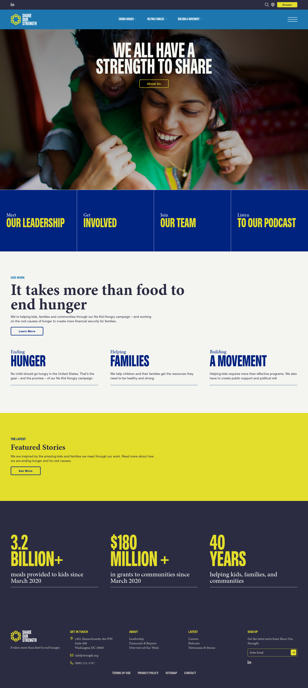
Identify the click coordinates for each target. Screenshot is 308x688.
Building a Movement (188, 19)
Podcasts (194, 643)
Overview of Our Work (144, 647)
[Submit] (293, 652)
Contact (190, 673)
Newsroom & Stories (201, 647)
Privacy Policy (148, 673)
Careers (193, 638)
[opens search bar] (267, 5)
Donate (287, 4)
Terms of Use (121, 673)
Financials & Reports (142, 643)
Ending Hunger (126, 19)
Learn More (31, 331)
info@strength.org (86, 655)
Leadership (136, 638)
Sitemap (171, 673)
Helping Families (155, 19)
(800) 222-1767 (85, 663)
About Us (154, 83)
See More (29, 470)
